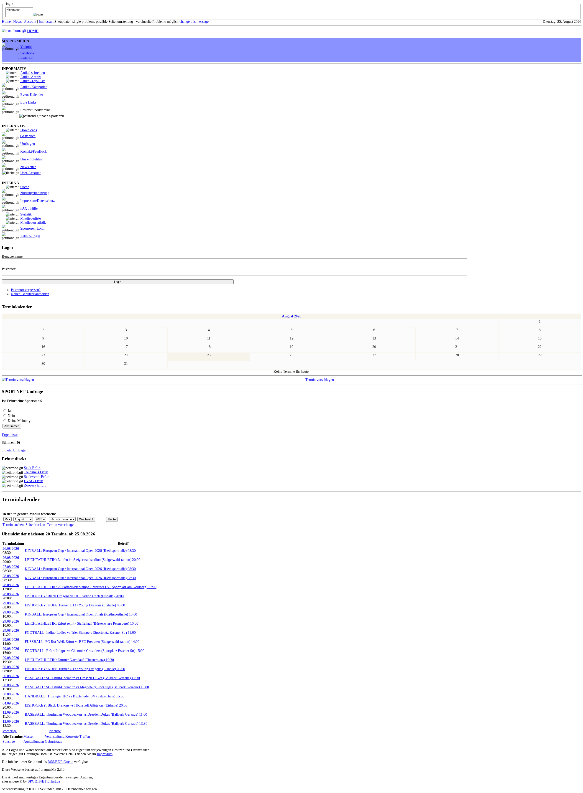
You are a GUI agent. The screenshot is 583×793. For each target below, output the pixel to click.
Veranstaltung (54, 736)
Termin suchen (13, 525)
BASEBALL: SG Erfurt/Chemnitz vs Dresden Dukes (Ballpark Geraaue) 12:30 (82, 678)
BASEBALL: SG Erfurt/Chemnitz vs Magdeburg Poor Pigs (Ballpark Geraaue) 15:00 (87, 687)
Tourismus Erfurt (36, 472)
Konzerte (72, 736)
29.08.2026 (11, 603)
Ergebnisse (10, 435)
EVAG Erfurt (33, 481)
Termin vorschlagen (319, 380)
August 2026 (291, 316)
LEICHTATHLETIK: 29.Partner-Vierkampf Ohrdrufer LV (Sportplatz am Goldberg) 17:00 (90, 587)
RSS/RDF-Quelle (60, 762)
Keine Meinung (19, 421)
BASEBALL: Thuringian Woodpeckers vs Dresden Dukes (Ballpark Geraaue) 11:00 (86, 714)
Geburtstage (53, 741)
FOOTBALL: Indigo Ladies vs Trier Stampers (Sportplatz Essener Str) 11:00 (80, 632)
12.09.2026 (11, 712)
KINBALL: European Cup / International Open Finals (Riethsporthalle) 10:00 (81, 614)
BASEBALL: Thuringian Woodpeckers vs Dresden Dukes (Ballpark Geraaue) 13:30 (86, 723)
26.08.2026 (11, 548)
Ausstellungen (33, 741)
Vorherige (10, 731)
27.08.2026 (11, 567)
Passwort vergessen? (26, 290)
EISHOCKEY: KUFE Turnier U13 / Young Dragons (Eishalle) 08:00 (75, 605)
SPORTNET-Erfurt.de (44, 781)
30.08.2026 (11, 667)
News (17, 21)
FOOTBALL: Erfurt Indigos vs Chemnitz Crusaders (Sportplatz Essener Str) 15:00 (84, 651)
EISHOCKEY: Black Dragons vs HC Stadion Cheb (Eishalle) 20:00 (74, 596)
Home (6, 21)
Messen (28, 736)
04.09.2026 (11, 703)
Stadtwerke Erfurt (36, 477)
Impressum (46, 21)
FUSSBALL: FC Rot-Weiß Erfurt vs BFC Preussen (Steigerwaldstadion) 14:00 (82, 642)
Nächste (55, 731)
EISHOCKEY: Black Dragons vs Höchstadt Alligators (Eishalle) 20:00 (76, 705)
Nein (11, 416)
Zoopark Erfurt (35, 485)
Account (30, 21)
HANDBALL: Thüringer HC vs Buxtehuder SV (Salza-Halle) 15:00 (74, 696)
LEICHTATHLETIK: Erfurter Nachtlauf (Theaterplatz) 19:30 (69, 660)
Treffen (84, 736)
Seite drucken (35, 525)
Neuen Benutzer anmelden (30, 294)
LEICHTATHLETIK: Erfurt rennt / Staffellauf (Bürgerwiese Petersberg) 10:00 (81, 623)
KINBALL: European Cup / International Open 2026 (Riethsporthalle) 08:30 (80, 550)
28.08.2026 (11, 576)
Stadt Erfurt (32, 468)
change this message (194, 21)
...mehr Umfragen (14, 450)
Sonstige (9, 741)
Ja (9, 411)
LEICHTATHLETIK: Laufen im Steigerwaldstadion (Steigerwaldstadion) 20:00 (82, 560)
